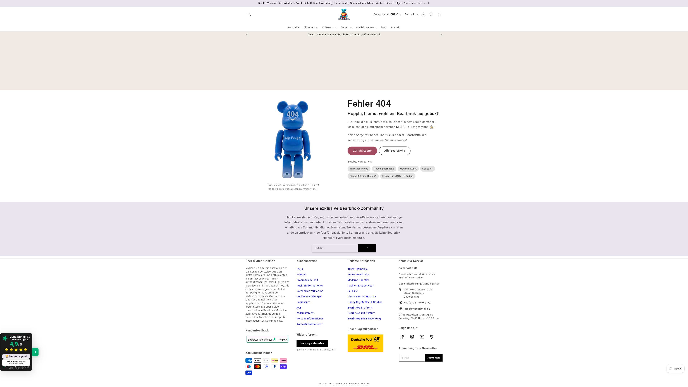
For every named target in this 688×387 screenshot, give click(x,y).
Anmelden (433, 357)
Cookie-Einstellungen (309, 296)
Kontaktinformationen (310, 324)
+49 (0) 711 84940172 (417, 302)
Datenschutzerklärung (310, 291)
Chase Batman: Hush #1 (363, 176)
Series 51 (427, 168)
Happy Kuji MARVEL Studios (397, 176)
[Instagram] (412, 336)
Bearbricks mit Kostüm (361, 313)
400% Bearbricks (359, 168)
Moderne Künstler (358, 280)
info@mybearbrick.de (417, 308)
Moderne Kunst (408, 168)
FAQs (300, 268)
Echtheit (302, 274)
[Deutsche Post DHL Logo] (369, 343)
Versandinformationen (310, 318)
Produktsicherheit (307, 280)
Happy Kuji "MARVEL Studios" (365, 302)
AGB (299, 307)
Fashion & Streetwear (361, 285)
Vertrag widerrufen (312, 343)
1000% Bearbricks (384, 168)
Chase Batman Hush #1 (362, 296)
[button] (249, 14)
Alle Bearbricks (394, 150)
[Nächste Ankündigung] (441, 34)
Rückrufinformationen (310, 285)
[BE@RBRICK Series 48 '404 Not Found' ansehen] (293, 140)
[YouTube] (422, 336)
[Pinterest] (431, 336)
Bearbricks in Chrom (360, 307)
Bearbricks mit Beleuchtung (364, 318)
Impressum (303, 302)
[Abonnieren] (367, 248)
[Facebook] (402, 336)
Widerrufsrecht (305, 313)
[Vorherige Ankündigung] (247, 34)
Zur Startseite (362, 150)
